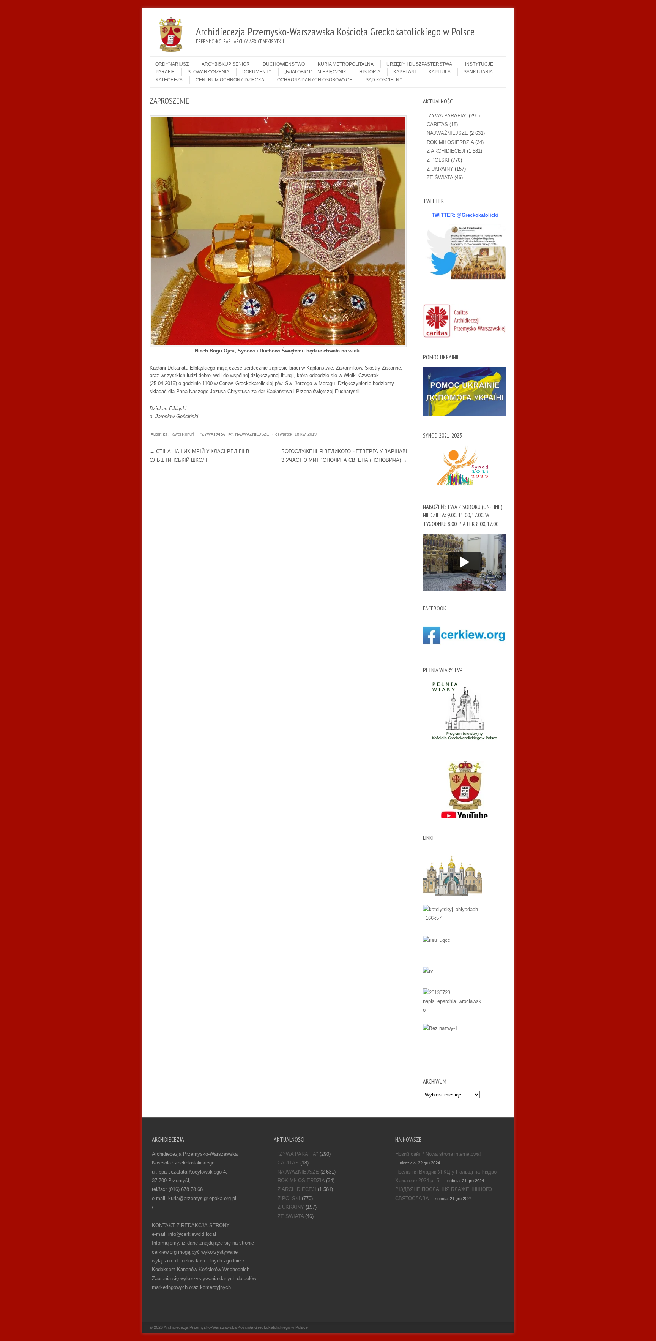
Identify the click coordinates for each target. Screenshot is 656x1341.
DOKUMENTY (256, 71)
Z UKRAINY (440, 169)
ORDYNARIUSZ (172, 64)
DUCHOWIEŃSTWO (284, 64)
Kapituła (440, 71)
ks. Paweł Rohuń (178, 434)
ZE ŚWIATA (440, 177)
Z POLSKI (438, 160)
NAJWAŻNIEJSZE (252, 434)
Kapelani (404, 71)
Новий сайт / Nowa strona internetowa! (438, 1154)
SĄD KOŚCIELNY (384, 79)
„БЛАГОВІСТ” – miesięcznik (315, 71)
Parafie (165, 71)
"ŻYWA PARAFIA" (216, 434)
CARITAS (437, 124)
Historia (369, 71)
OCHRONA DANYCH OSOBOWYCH (315, 79)
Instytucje (479, 64)
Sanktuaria (478, 71)
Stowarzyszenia (208, 71)
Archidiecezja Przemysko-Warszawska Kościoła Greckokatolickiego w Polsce (236, 1327)
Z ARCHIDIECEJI (446, 151)
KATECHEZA (169, 79)
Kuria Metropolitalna (346, 64)
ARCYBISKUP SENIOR (226, 64)
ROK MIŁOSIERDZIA (450, 142)
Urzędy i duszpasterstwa (419, 64)
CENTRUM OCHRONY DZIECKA (230, 79)
